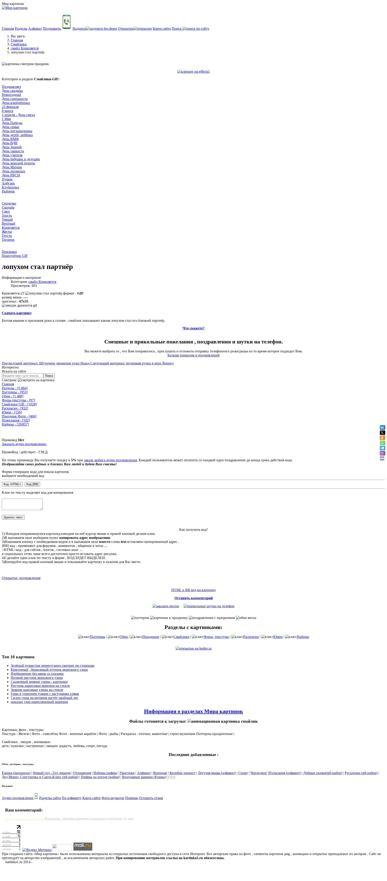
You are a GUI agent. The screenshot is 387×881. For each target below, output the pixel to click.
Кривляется (10, 227)
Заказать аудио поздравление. (24, 444)
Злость (7, 215)
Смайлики (181, 637)
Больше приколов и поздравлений (194, 355)
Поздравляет (11, 87)
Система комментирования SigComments (24, 819)
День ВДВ (9, 143)
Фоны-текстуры (18, 400)
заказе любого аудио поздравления (110, 460)
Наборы (15, 424)
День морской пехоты (18, 163)
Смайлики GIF (19, 404)
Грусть (7, 235)
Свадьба (8, 207)
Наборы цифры (105, 773)
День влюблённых (16, 103)
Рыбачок (8, 191)
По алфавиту (72, 798)
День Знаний (12, 147)
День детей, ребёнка (17, 135)
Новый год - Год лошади (52, 773)
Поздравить (52, 28)
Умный (7, 219)
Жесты (7, 231)
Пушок (7, 179)
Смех (6, 211)
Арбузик (8, 183)
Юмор (12, 412)
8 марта (7, 111)
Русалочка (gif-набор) (361, 773)
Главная (8, 28)
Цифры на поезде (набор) (100, 777)
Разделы (21, 28)
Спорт (243, 773)
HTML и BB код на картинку (193, 590)
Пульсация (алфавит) (285, 773)
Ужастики (127, 773)
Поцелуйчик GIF (15, 256)
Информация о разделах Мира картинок (193, 711)
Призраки (9, 252)
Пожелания (16, 420)
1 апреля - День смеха (18, 115)
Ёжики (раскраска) (16, 773)
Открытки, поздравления (21, 578)
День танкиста (13, 151)
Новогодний (11, 95)
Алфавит (35, 28)
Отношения (82, 773)
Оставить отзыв (151, 798)
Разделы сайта (50, 798)
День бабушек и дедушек (21, 159)
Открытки (125, 28)
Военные (160, 773)
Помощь (131, 798)
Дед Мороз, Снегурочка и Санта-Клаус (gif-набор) (40, 777)
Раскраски (15, 408)
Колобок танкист (183, 773)
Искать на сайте (14, 371)
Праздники (150, 637)
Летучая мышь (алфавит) (217, 773)
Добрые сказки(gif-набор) (322, 773)
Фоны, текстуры (216, 637)
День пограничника (17, 131)
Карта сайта (162, 28)
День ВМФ (10, 139)
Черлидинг (258, 773)
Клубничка (10, 187)
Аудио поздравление (18, 798)
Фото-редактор (112, 798)
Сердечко (9, 203)
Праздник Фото (19, 416)
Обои (12, 396)
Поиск (177, 28)
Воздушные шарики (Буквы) (144, 777)
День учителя (12, 155)
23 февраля (10, 107)
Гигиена (8, 239)
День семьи (10, 127)
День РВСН (11, 175)
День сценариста (15, 99)
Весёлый (8, 223)
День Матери (12, 167)
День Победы (12, 123)
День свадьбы (12, 91)
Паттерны (15, 392)
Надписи (79, 28)
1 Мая (6, 119)
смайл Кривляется (42, 282)
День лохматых (13, 171)
